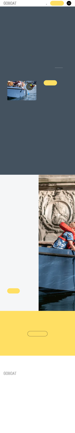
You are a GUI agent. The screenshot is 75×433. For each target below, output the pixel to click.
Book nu (57, 3)
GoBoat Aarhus (26, 375)
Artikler (23, 405)
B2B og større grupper (60, 372)
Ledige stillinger (26, 398)
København (48, 67)
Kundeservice (57, 366)
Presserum (24, 401)
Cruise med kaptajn (28, 366)
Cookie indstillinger (47, 424)
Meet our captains (58, 375)
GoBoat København (28, 362)
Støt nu (13, 276)
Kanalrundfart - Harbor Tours (31, 369)
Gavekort (55, 369)
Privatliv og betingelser (29, 411)
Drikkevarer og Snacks (60, 379)
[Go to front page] (10, 3)
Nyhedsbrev (25, 408)
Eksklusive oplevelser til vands (31, 372)
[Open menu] (69, 3)
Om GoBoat (25, 395)
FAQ (53, 362)
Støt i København (37, 319)
